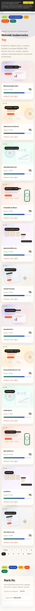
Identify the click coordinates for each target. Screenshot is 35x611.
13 (13, 554)
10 (31, 550)
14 (18, 554)
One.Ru (5, 17)
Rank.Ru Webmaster (16, 17)
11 (3, 554)
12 (8, 554)
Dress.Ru (5, 20)
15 (23, 554)
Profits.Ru (13, 567)
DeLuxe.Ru (17, 597)
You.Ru (22, 591)
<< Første (5, 550)
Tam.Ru (13, 20)
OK (28, 2)
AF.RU (27, 567)
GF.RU (26, 17)
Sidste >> (29, 554)
